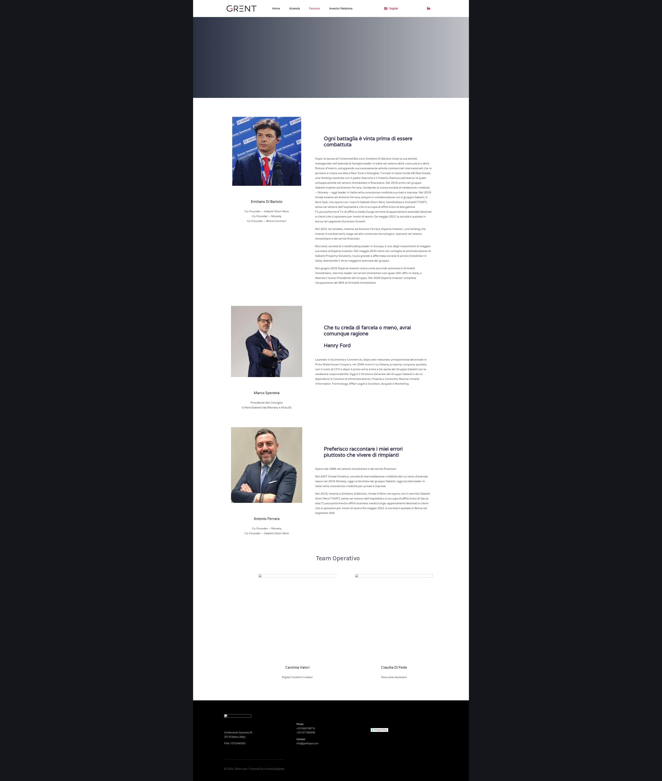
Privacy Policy (380, 730)
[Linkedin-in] (266, 192)
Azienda (294, 8)
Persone (314, 8)
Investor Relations (341, 8)
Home (276, 8)
